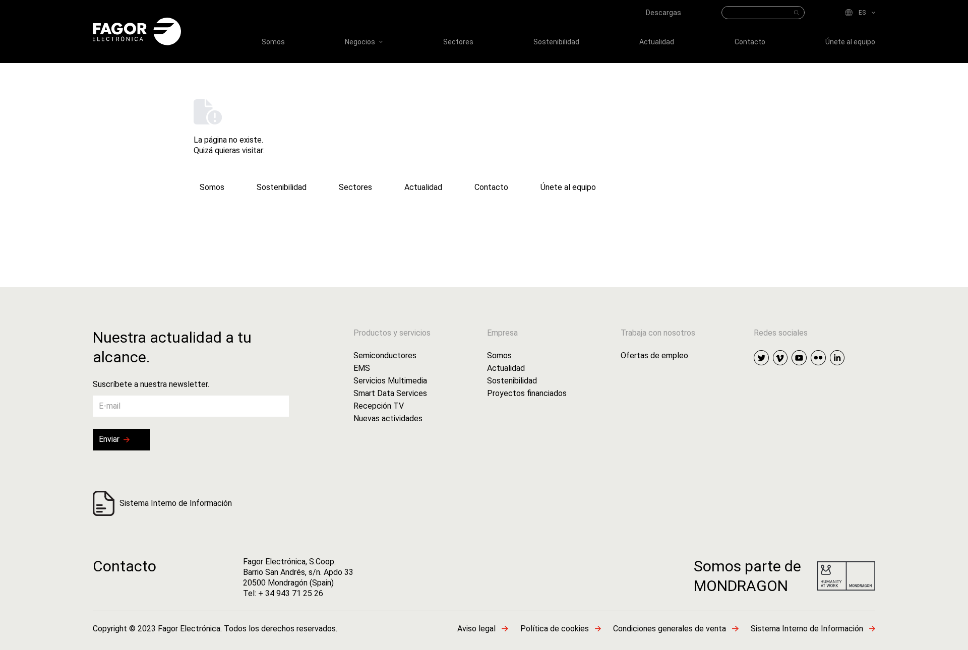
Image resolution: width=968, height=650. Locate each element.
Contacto (124, 566)
